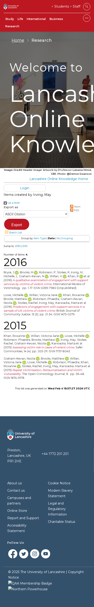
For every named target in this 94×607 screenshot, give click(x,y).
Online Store (17, 511)
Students (61, 6)
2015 (24, 246)
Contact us (16, 490)
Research (12, 26)
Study (9, 19)
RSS (76, 210)
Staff (76, 6)
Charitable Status (61, 522)
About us (14, 483)
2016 (17, 246)
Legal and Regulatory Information (57, 508)
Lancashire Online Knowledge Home (58, 179)
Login (24, 188)
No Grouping (65, 238)
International (36, 19)
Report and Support (23, 518)
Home (18, 40)
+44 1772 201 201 (55, 454)
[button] (16, 224)
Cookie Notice (59, 483)
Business (56, 19)
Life (20, 19)
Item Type (40, 238)
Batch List (15, 232)
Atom (77, 206)
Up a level (13, 202)
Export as (11, 207)
